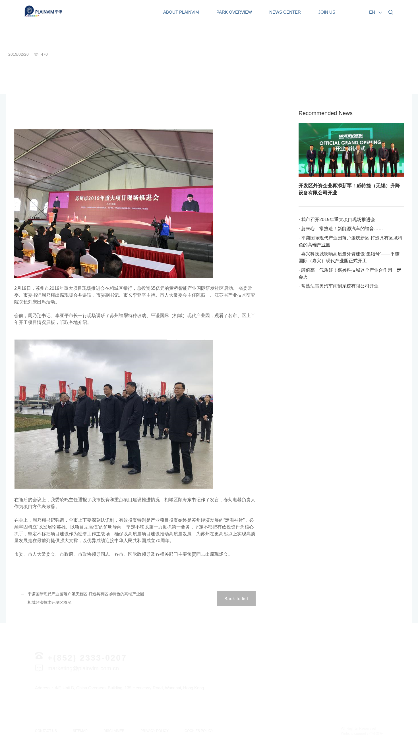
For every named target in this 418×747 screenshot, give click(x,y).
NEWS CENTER (285, 12)
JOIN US (326, 12)
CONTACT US (46, 731)
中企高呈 (376, 734)
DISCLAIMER (114, 731)
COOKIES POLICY (199, 731)
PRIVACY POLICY (154, 731)
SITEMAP (80, 731)
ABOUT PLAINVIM (181, 12)
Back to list (236, 598)
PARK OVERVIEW (234, 12)
